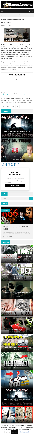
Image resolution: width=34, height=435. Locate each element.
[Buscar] (32, 11)
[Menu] (2, 11)
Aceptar (14, 432)
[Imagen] (17, 215)
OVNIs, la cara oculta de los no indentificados (16, 95)
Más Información (24, 432)
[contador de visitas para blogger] (17, 164)
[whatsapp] (13, 106)
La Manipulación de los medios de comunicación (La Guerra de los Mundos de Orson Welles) (19, 14)
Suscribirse (15, 185)
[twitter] (8, 106)
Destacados (5, 210)
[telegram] (17, 106)
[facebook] (3, 106)
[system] (29, 11)
